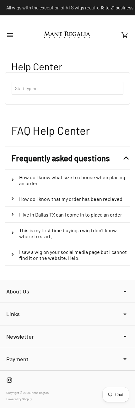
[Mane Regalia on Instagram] (9, 380)
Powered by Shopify (19, 399)
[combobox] (67, 88)
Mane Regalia (40, 393)
